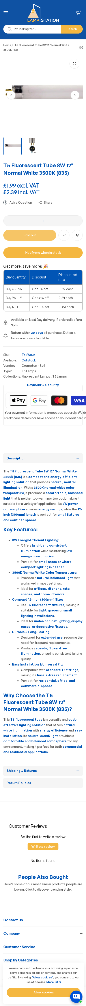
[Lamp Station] (43, 12)
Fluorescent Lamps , (37, 376)
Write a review (43, 846)
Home (7, 45)
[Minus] (9, 221)
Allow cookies (44, 992)
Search (72, 29)
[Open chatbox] (76, 997)
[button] (75, 95)
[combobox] (43, 29)
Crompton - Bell (33, 365)
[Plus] (77, 221)
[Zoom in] (74, 64)
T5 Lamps (29, 371)
